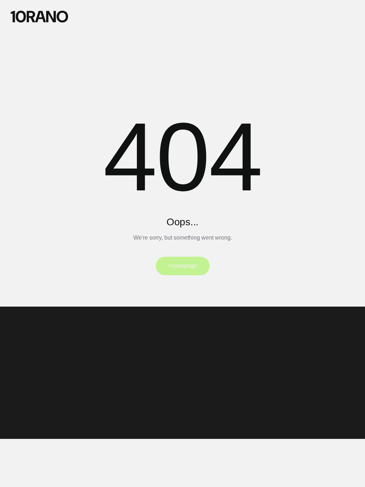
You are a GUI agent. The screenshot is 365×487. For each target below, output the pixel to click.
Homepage (183, 266)
